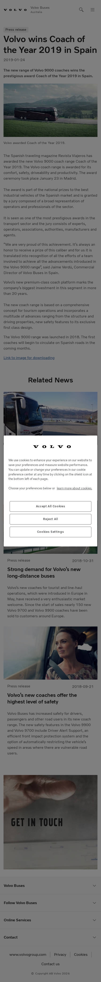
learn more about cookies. (74, 488)
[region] (50, 491)
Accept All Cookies (50, 506)
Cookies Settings (50, 531)
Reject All (50, 519)
